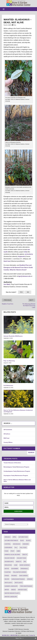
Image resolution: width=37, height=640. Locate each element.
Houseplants (9, 561)
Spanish (29, 579)
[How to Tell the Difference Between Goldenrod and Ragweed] (18, 399)
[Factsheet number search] (14, 452)
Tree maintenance (26, 586)
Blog (22, 540)
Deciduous (16, 544)
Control (8, 544)
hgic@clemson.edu (24, 276)
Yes (21, 292)
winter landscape (11, 596)
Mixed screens (25, 565)
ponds (7, 575)
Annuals (7, 537)
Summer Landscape (11, 586)
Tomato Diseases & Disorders (12, 462)
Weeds (13, 589)
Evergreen (8, 547)
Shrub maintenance (18, 579)
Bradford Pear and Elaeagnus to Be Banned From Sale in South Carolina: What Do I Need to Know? (18, 267)
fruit (12, 551)
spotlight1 (8, 582)
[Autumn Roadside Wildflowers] (18, 325)
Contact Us (32, 635)
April (14, 537)
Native (7, 568)
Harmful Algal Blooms (12, 554)
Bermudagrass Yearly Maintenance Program (16, 467)
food (6, 551)
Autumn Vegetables (11, 540)
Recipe (7, 579)
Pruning (14, 575)
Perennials (24, 568)
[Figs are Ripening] (18, 349)
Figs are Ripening (9, 360)
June (15, 565)
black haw (7, 261)
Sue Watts (7, 284)
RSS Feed (6, 438)
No (28, 292)
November (14, 568)
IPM (25, 561)
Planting (8, 572)
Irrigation (8, 565)
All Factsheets (8, 429)
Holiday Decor (9, 558)
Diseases (26, 544)
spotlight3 (18, 582)
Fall (16, 547)
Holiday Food (21, 558)
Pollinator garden (19, 572)
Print (14, 25)
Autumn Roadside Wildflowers (13, 336)
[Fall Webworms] (18, 374)
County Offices (8, 442)
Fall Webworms (8, 385)
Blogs (28, 540)
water (7, 589)
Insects (18, 561)
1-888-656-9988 (13, 635)
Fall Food (23, 547)
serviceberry (29, 254)
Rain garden (23, 575)
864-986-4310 (5, 635)
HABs (18, 551)
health (24, 554)
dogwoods (21, 256)
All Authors (7, 434)
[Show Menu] (3, 9)
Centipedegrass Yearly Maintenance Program (17, 471)
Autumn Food (23, 537)
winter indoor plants (12, 593)
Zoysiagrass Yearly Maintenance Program (16, 475)
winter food (22, 589)
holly (25, 252)
